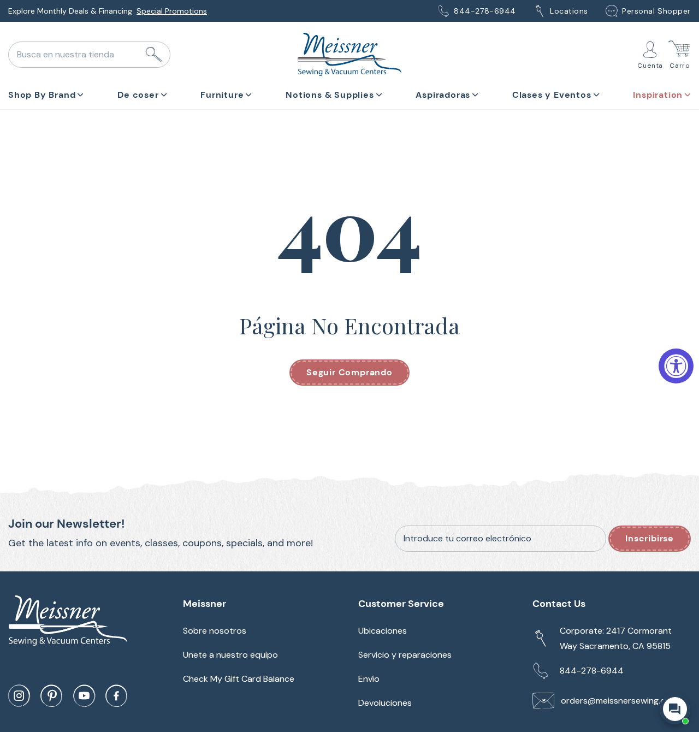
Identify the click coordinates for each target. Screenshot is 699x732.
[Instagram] (19, 696)
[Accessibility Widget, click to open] (676, 366)
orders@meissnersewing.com (619, 700)
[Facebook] (116, 696)
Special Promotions (172, 11)
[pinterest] (51, 696)
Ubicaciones (382, 630)
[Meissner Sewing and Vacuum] (349, 54)
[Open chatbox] (675, 709)
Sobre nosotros (214, 630)
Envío (369, 678)
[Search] (154, 54)
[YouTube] (84, 696)
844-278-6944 (485, 11)
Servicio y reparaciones (405, 654)
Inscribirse (649, 538)
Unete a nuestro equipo (230, 654)
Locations (569, 11)
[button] (46, 92)
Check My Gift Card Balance (238, 678)
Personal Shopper (656, 11)
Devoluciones (385, 703)
